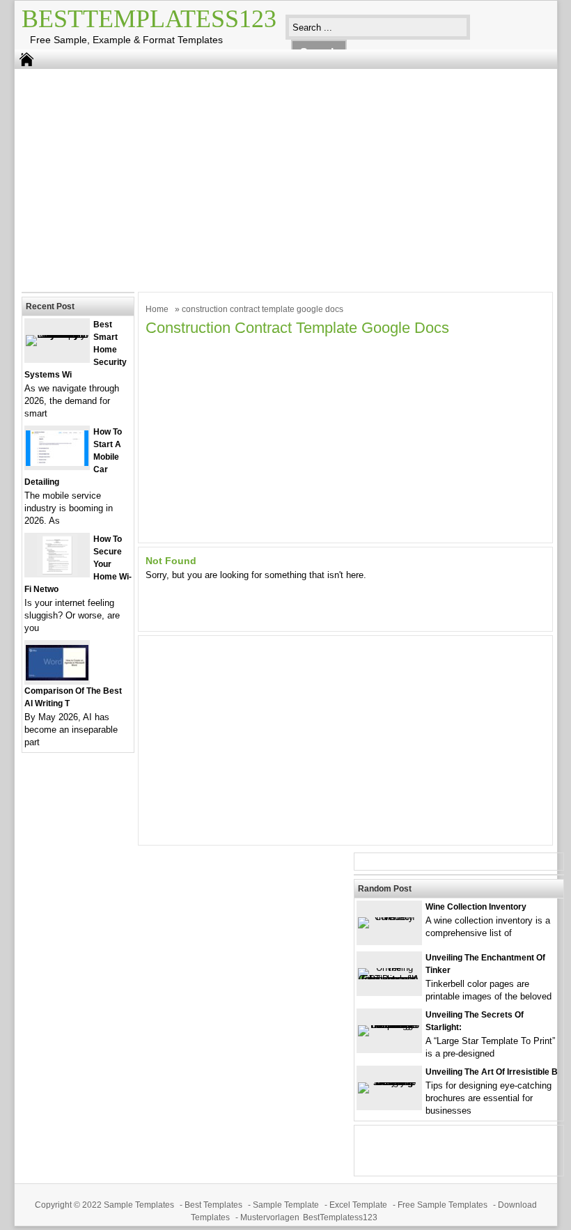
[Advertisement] (275, 176)
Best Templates (213, 1205)
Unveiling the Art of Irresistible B (491, 1072)
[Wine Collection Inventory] (389, 917)
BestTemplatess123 (149, 19)
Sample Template (286, 1205)
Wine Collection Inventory (475, 907)
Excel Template (358, 1205)
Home (157, 309)
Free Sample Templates (442, 1205)
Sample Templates (139, 1205)
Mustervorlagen (269, 1217)
